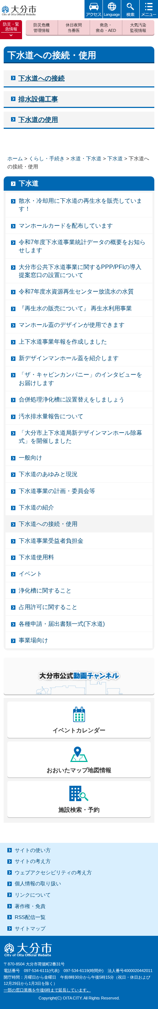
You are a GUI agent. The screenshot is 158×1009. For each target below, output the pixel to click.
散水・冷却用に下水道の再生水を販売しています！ (80, 205)
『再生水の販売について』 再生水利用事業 (75, 308)
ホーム (15, 158)
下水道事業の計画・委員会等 (57, 491)
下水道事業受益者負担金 (51, 541)
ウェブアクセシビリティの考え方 (53, 872)
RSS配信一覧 (30, 917)
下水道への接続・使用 (48, 524)
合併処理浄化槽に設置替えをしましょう (72, 399)
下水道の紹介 (36, 507)
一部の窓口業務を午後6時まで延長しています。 (47, 990)
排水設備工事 (38, 99)
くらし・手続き (47, 158)
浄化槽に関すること (45, 590)
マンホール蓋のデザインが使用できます (72, 325)
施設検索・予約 (79, 810)
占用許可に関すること (48, 607)
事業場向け (33, 640)
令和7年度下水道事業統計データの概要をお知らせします (82, 246)
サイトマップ (30, 928)
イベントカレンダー (79, 730)
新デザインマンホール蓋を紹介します (69, 358)
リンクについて (33, 895)
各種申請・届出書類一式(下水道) (62, 624)
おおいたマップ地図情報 (79, 770)
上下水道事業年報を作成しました (63, 342)
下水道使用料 (36, 557)
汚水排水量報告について (51, 416)
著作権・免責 (30, 906)
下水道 (115, 158)
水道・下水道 (86, 158)
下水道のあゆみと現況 (48, 474)
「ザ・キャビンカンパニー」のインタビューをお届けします (80, 378)
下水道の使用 (38, 119)
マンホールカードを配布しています (66, 226)
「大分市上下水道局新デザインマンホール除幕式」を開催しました (80, 437)
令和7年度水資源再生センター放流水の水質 (76, 291)
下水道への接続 (41, 78)
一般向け (30, 458)
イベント (30, 574)
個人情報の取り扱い (38, 883)
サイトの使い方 (33, 850)
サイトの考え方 (33, 861)
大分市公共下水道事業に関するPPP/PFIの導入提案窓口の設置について (80, 271)
